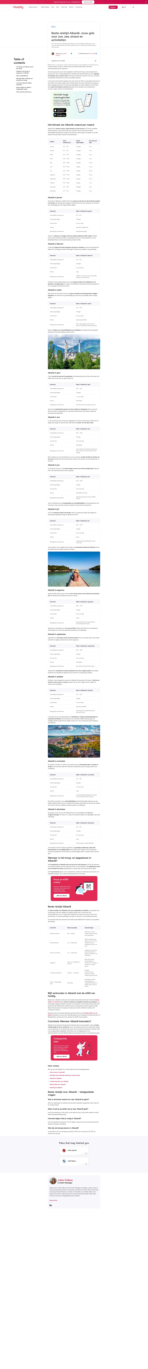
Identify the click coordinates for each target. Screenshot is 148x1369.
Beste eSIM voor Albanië (58, 1084)
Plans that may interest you (23, 92)
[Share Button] (95, 60)
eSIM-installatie (45, 7)
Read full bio (53, 1200)
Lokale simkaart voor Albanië (59, 1081)
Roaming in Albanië (56, 1087)
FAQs (52, 7)
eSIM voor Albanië (62, 895)
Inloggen (113, 7)
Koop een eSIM (88, 2)
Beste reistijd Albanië (22, 75)
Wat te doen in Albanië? (57, 1072)
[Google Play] (60, 116)
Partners (71, 7)
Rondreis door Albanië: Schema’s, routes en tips (65, 1075)
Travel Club (64, 7)
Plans (57, 7)
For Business (79, 7)
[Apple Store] (60, 112)
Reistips (53, 26)
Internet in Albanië (55, 1078)
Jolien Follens (65, 1180)
